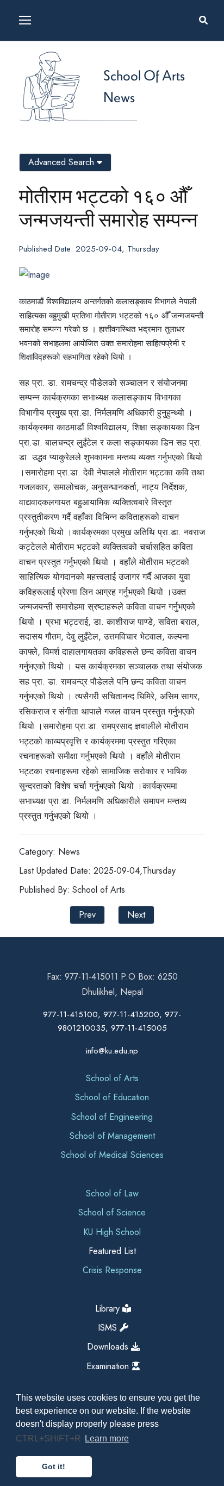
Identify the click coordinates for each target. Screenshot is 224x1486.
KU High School (112, 1232)
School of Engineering (112, 1117)
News (119, 97)
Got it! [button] (53, 1466)
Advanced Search (62, 162)
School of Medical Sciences (112, 1155)
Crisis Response (112, 1270)
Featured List (112, 1251)
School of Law (112, 1193)
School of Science (112, 1212)
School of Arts (144, 75)
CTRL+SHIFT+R (49, 1438)
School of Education (112, 1097)
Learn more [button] (107, 1438)
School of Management (112, 1136)
